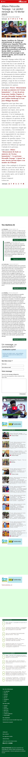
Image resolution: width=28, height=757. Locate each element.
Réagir (13, 462)
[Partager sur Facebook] (10, 19)
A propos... (6, 705)
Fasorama (6, 694)
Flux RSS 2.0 (6, 712)
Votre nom (4, 364)
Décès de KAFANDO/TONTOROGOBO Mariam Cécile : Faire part (15, 634)
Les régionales (7, 691)
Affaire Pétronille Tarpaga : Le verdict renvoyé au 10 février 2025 (18, 434)
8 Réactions (14, 536)
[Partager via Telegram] (19, 19)
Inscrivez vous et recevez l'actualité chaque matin (12, 719)
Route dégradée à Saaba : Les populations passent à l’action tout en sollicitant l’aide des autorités (15, 639)
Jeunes (5, 701)
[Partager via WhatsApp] (17, 19)
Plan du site (6, 710)
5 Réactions (14, 455)
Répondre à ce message (19, 240)
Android (4, 738)
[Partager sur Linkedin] (15, 19)
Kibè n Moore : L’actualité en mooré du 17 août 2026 (16, 623)
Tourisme (6, 696)
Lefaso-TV (6, 692)
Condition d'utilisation (8, 713)
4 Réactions (14, 435)
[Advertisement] (14, 202)
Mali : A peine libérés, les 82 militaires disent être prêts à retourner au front (15, 661)
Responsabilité (7, 715)
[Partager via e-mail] (8, 19)
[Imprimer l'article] (21, 19)
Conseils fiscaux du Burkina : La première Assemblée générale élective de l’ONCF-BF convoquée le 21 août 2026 (16, 628)
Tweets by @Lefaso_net (7, 585)
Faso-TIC (5, 697)
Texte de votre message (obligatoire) (10, 374)
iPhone (7, 738)
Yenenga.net (6, 699)
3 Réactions (14, 474)
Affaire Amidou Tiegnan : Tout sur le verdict (18, 460)
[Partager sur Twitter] (13, 19)
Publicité (5, 707)
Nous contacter (6, 734)
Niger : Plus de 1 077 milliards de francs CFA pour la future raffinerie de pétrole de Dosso (16, 656)
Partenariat (6, 708)
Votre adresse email (6, 367)
